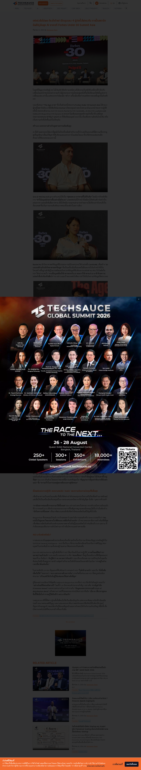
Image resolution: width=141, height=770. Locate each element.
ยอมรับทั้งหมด (131, 764)
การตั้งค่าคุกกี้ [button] (118, 764)
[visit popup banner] (70, 385)
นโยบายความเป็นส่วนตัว (96, 766)
